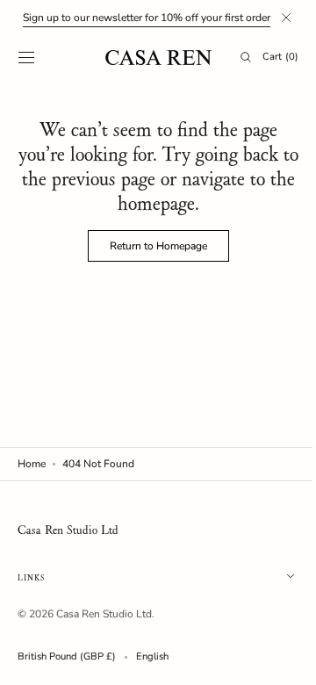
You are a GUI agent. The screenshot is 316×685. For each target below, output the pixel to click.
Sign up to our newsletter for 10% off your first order (146, 18)
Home (32, 464)
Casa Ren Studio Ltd (104, 614)
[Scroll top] (276, 658)
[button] (26, 57)
